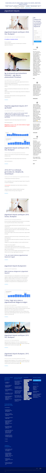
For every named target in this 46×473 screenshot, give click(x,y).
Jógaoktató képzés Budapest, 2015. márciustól (17, 355)
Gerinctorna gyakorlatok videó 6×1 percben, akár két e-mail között (9, 390)
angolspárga (29, 394)
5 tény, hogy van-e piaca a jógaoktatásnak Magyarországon (16, 301)
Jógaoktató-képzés (28, 7)
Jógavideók (28, 6)
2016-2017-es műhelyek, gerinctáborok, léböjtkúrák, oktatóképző (14, 172)
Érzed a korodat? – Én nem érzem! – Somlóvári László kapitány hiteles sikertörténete (18, 396)
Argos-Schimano (26, 395)
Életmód (13, 340)
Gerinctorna (18, 176)
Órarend (10, 6)
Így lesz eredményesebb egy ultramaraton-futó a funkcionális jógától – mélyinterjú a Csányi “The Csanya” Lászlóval (18, 383)
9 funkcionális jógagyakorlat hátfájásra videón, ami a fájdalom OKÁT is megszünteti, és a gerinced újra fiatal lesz (8, 398)
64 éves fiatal (25, 382)
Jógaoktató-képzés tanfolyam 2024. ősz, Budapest (17, 33)
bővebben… (6, 99)
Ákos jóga (25, 399)
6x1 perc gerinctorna (26, 381)
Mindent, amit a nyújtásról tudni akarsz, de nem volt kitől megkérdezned (9, 414)
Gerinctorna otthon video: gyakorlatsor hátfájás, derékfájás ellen (8, 386)
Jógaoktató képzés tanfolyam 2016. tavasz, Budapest (17, 215)
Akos (7, 152)
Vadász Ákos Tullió (9, 80)
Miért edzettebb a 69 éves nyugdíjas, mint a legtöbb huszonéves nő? (8, 427)
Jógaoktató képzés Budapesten (15, 266)
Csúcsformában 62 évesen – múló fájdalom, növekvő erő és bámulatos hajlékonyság (8, 436)
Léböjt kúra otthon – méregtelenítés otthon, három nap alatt (9, 459)
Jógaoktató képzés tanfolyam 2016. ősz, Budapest (17, 149)
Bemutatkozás (17, 7)
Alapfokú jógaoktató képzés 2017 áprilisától (16, 107)
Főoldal (7, 6)
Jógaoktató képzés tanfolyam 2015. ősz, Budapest (17, 336)
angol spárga (25, 394)
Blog (38, 6)
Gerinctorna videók (34, 6)
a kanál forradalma (26, 386)
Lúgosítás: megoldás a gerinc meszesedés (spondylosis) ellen (9, 463)
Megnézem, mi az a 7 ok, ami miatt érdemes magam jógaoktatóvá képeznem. (17, 125)
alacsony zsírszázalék (26, 387)
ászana (28, 399)
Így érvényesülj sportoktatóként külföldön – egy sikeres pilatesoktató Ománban (16, 75)
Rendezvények (15, 6)
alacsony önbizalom (26, 390)
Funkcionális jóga (21, 6)
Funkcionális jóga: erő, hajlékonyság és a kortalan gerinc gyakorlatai (8, 410)
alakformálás (25, 391)
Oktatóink (22, 7)
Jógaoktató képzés (17, 80)
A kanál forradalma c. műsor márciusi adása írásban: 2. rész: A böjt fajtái (8, 450)
